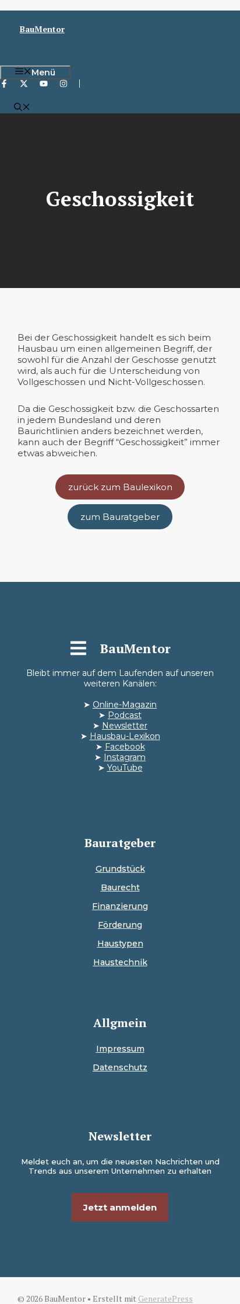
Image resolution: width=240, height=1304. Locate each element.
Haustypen (120, 943)
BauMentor (42, 28)
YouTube (125, 767)
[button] (22, 108)
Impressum (120, 1048)
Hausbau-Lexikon (125, 736)
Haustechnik (120, 962)
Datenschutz (120, 1067)
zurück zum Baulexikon (120, 487)
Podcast (125, 715)
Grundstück (120, 868)
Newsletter (124, 725)
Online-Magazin (125, 704)
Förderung (120, 925)
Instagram (125, 757)
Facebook (125, 746)
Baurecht (120, 887)
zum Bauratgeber (120, 516)
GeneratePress (165, 1298)
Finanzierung (120, 906)
